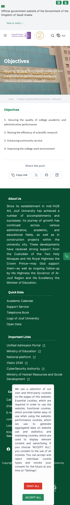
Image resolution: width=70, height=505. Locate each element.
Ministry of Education (21, 351)
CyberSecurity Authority (23, 368)
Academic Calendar (20, 301)
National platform (19, 357)
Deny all (33, 486)
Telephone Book (18, 312)
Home (11, 99)
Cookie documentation (27, 475)
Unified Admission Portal (24, 345)
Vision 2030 (15, 362)
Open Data (14, 324)
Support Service (18, 306)
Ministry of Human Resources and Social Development (34, 377)
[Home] (27, 35)
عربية (63, 35)
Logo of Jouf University (23, 318)
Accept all (33, 497)
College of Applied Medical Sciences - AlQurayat (39, 99)
